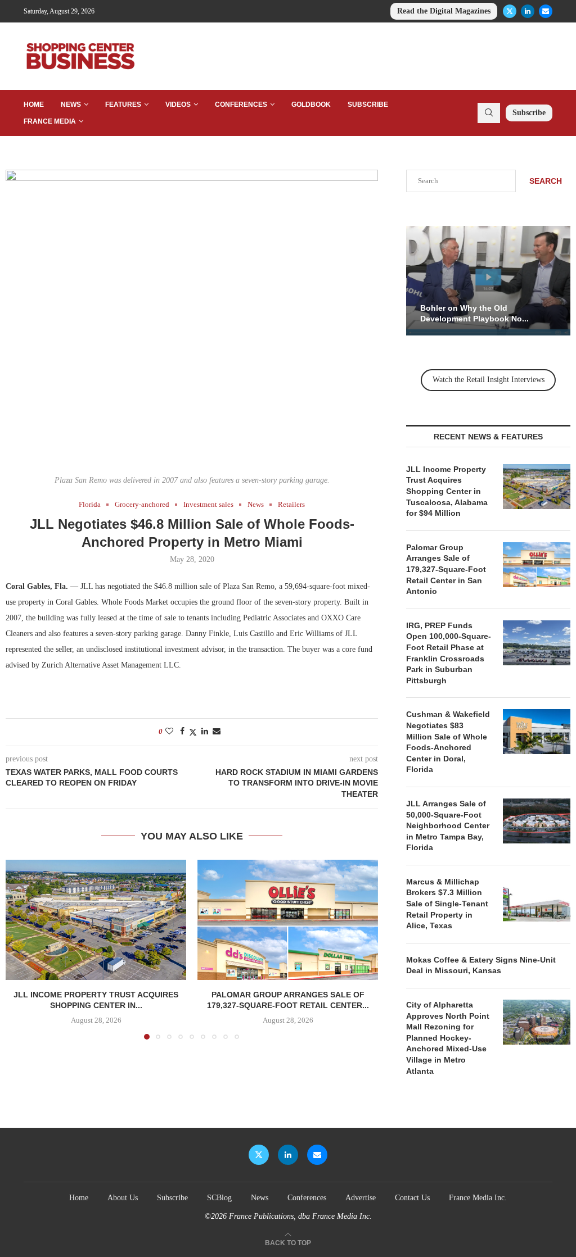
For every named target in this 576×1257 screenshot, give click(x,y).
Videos (178, 104)
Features (123, 104)
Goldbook (311, 104)
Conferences (241, 104)
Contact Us (412, 1198)
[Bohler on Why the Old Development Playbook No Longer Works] (488, 280)
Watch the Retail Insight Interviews (488, 379)
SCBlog (219, 1198)
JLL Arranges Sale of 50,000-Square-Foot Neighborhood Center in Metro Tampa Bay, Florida (447, 825)
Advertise (360, 1198)
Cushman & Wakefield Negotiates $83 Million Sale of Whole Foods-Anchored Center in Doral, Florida (448, 742)
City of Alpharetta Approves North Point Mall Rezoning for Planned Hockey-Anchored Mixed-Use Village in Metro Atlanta (447, 1038)
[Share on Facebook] (182, 731)
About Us (122, 1198)
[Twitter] (509, 11)
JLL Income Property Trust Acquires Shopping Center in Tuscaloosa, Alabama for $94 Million (447, 491)
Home (34, 104)
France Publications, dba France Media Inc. (300, 1216)
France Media (50, 121)
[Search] (489, 113)
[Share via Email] (216, 731)
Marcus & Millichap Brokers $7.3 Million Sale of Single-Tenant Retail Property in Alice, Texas (447, 903)
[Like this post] (169, 731)
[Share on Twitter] (193, 732)
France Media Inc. (478, 1198)
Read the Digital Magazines (443, 11)
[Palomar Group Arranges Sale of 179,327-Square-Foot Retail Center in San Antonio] (287, 920)
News (71, 104)
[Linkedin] (527, 11)
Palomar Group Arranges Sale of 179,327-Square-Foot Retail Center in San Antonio (446, 569)
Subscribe (368, 104)
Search (545, 180)
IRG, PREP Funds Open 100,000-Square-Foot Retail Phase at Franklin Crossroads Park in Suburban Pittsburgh (448, 653)
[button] (20, 949)
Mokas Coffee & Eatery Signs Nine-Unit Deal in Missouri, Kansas (481, 965)
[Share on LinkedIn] (204, 731)
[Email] (545, 11)
